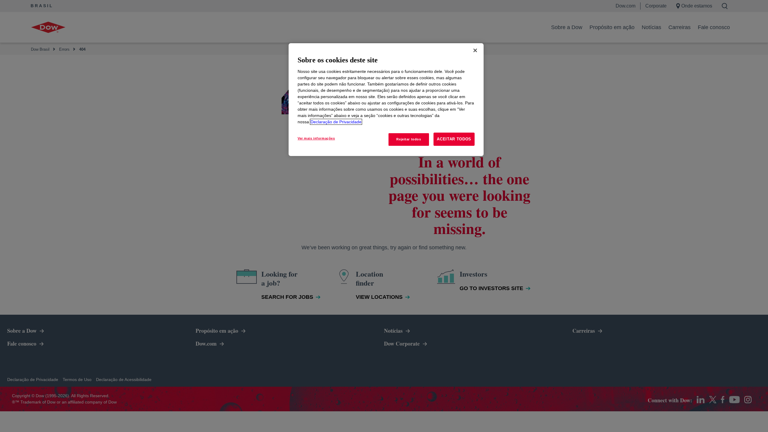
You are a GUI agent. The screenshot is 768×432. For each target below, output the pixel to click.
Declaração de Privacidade (336, 121)
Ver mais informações (316, 138)
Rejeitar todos (408, 139)
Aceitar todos (454, 139)
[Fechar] (475, 50)
